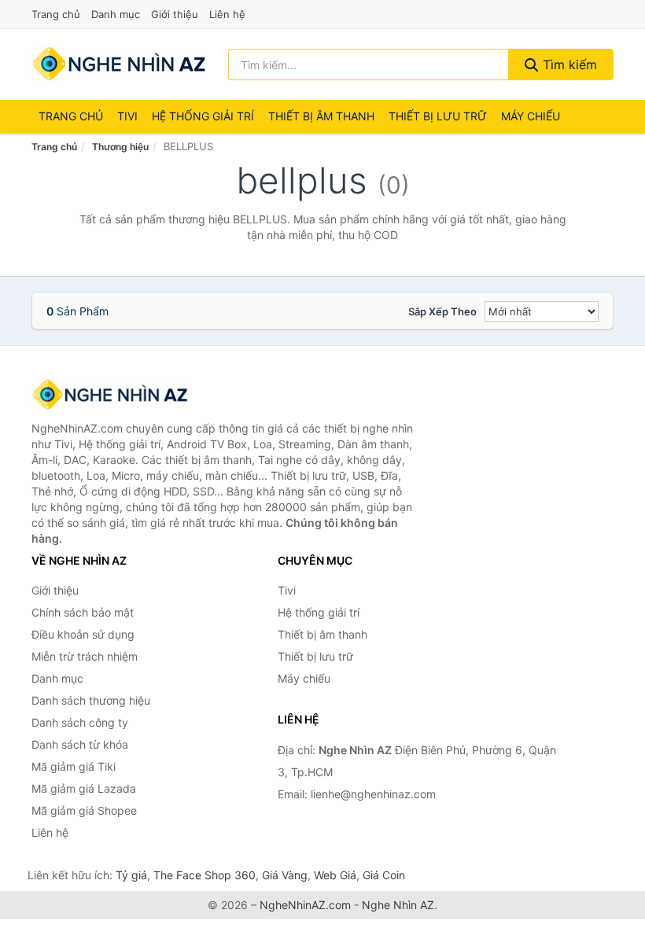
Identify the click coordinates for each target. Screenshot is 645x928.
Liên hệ (227, 14)
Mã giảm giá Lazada (83, 788)
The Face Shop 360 (204, 875)
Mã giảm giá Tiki (73, 766)
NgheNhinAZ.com (305, 904)
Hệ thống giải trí (203, 116)
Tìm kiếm (568, 64)
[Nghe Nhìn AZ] (110, 395)
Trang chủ (55, 14)
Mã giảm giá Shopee (84, 810)
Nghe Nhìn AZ (398, 904)
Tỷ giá (131, 875)
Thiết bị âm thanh (321, 116)
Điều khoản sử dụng (83, 634)
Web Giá (335, 875)
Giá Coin (384, 875)
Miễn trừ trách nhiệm (84, 656)
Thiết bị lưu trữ (438, 116)
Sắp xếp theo (442, 311)
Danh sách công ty (79, 722)
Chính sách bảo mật (82, 612)
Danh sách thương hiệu (90, 700)
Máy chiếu (530, 116)
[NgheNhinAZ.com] (119, 64)
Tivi (127, 116)
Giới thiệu (174, 14)
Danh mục (115, 14)
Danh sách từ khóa (79, 744)
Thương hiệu (120, 147)
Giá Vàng (285, 875)
